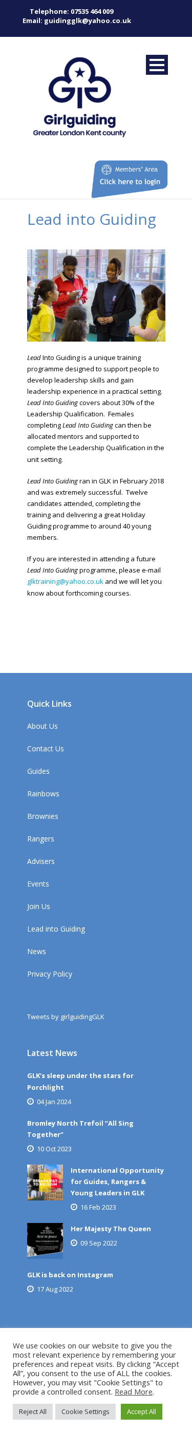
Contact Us (45, 748)
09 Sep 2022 (98, 1243)
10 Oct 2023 (54, 1148)
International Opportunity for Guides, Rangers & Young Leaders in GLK (117, 1181)
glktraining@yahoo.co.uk (65, 581)
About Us (42, 726)
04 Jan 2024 (54, 1101)
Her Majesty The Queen (111, 1228)
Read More (134, 1391)
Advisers (41, 861)
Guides (38, 771)
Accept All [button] (141, 1411)
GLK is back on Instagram (70, 1274)
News (36, 951)
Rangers (40, 838)
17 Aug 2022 (55, 1289)
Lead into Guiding (56, 929)
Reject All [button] (33, 1411)
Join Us (38, 906)
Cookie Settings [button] (85, 1411)
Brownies (42, 816)
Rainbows (43, 793)
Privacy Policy (49, 974)
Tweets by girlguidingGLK (65, 1016)
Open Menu (157, 65)
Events (38, 884)
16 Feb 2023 (98, 1207)
